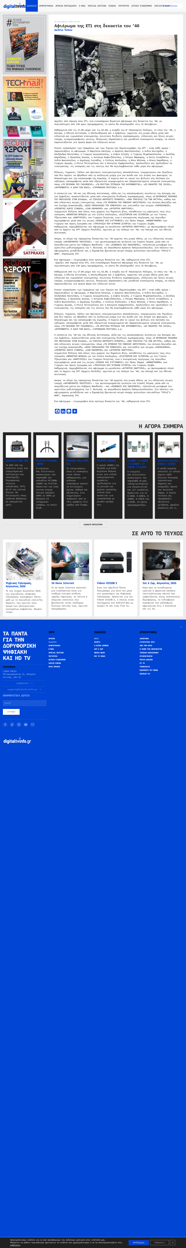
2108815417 (22, 683)
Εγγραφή (11, 711)
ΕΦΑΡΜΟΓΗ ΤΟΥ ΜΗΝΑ (149, 670)
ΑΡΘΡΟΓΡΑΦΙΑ (54, 645)
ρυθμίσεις (15, 1245)
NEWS (96, 638)
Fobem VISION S (107, 583)
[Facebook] (5, 724)
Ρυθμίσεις (159, 1242)
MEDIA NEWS (99, 652)
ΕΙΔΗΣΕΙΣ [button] (32, 5)
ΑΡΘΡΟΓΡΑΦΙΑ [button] (46, 5)
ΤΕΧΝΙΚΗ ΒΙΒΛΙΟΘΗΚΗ (149, 652)
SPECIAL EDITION (97, 5)
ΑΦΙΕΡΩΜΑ (144, 638)
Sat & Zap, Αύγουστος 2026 (159, 583)
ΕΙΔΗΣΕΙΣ (53, 642)
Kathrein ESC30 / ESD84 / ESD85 (168, 462)
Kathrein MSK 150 (17, 461)
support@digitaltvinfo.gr (22, 689)
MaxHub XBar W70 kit (77, 462)
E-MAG (82, 5)
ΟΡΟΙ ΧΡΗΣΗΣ (54, 666)
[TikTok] (12, 724)
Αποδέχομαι (139, 1242)
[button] (181, 627)
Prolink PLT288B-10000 (46, 462)
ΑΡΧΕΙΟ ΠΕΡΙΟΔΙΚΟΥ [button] (66, 5)
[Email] (32, 724)
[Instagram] (19, 724)
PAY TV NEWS (99, 656)
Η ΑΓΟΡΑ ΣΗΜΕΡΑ (101, 645)
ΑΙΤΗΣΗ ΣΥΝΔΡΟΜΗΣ (141, 5)
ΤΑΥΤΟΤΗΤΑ (123, 5)
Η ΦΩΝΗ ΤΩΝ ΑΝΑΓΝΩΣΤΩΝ (151, 649)
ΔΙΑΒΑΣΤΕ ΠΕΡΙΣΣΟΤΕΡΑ (93, 524)
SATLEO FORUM (161, 5)
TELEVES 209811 (106, 461)
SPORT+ (97, 642)
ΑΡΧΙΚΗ (21, 5)
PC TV (142, 663)
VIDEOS (112, 5)
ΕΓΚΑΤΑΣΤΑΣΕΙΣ (146, 656)
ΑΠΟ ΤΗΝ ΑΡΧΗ (146, 645)
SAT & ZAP (98, 649)
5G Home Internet (62, 583)
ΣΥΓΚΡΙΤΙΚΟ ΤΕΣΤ (147, 642)
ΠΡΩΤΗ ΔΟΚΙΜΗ (146, 659)
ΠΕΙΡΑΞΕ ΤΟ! (145, 673)
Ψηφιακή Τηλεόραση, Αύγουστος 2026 (19, 584)
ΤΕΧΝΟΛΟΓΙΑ (145, 666)
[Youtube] (25, 724)
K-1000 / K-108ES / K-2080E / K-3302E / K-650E (137, 464)
